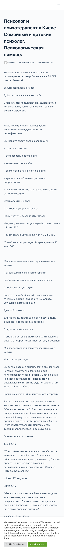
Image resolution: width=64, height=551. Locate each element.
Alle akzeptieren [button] (37, 544)
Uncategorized (45, 62)
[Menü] (58, 5)
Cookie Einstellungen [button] (15, 544)
